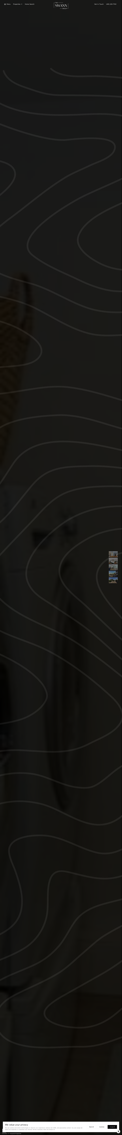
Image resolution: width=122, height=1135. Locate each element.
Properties (16, 4)
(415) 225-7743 (111, 4)
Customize (101, 1127)
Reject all (91, 1127)
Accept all (112, 1127)
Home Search (29, 4)
